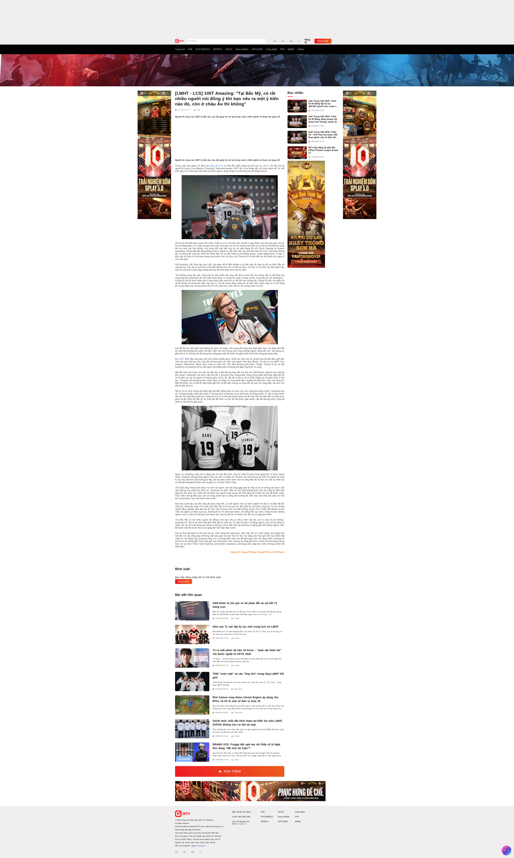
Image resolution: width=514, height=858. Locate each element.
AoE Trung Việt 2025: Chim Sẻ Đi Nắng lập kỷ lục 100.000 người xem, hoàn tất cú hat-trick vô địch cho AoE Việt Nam (323, 104)
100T (181, 359)
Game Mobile (242, 49)
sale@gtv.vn (241, 824)
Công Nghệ (271, 49)
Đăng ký (307, 41)
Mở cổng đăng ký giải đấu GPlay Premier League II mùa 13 (323, 150)
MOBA (291, 49)
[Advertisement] (257, 18)
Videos (300, 49)
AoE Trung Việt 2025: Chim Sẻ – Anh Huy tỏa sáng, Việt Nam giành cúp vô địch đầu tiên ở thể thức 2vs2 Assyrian (323, 135)
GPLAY (228, 49)
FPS (282, 49)
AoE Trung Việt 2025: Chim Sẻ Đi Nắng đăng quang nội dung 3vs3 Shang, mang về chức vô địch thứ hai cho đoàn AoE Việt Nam (322, 119)
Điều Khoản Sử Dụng (241, 812)
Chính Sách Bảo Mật (241, 817)
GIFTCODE (257, 49)
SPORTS (217, 49)
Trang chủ (180, 49)
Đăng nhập (323, 41)
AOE (190, 49)
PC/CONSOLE (203, 49)
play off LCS (216, 166)
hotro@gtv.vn (201, 846)
